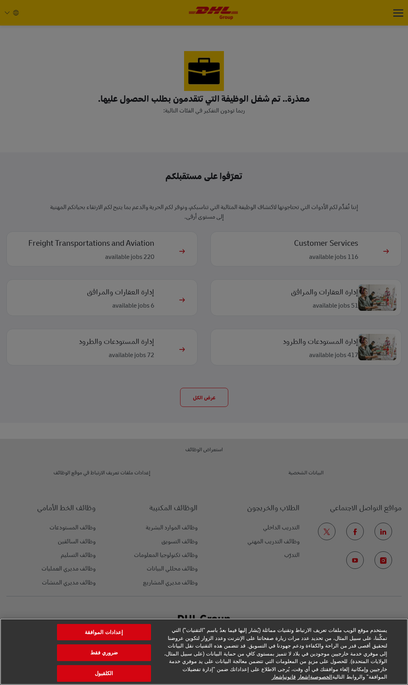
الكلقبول (104, 673)
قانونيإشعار (284, 677)
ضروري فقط (104, 652)
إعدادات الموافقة (104, 632)
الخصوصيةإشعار (315, 677)
